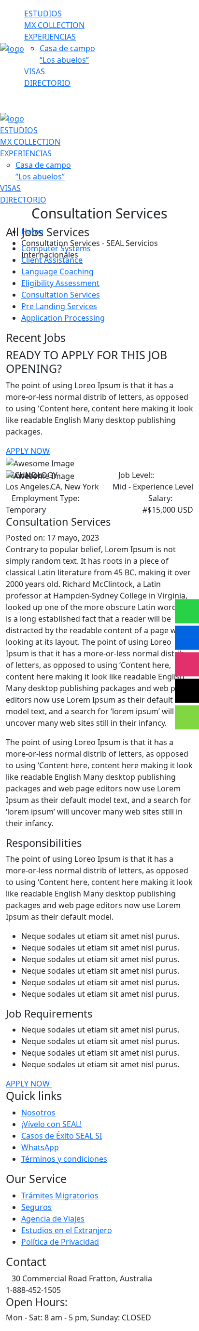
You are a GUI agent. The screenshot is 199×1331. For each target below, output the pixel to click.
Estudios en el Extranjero (66, 1230)
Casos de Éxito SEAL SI (61, 1135)
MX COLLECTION (54, 25)
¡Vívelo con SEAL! (51, 1124)
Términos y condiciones (64, 1159)
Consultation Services (60, 294)
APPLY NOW (28, 451)
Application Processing (63, 317)
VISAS (34, 71)
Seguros (36, 1207)
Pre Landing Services (59, 306)
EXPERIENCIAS (50, 36)
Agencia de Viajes (53, 1218)
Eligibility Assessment (60, 283)
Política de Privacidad (60, 1241)
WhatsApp (40, 1147)
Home (32, 231)
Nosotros (38, 1112)
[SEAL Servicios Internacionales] (12, 47)
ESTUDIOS (43, 13)
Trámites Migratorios (60, 1195)
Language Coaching (57, 271)
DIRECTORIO (47, 83)
